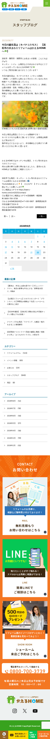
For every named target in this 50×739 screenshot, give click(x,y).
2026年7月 (11, 408)
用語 (8, 383)
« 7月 (12, 268)
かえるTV (28, 184)
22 (38, 252)
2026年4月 (11, 430)
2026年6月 (11, 416)
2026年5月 (11, 423)
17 (6, 252)
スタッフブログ (13, 375)
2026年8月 (11, 401)
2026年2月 (11, 445)
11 (12, 247)
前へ (6, 216)
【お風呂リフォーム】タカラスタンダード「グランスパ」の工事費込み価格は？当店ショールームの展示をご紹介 (25, 301)
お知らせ (10, 368)
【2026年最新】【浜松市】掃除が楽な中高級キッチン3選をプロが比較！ (26, 313)
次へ (13, 216)
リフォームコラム (14, 353)
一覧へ (42, 216)
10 (6, 247)
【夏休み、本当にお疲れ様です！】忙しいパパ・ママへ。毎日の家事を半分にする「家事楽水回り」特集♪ (25, 288)
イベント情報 (12, 360)
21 (31, 252)
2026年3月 (11, 438)
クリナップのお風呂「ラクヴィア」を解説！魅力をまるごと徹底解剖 (25, 323)
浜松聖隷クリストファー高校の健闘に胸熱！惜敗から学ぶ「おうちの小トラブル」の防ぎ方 (25, 333)
